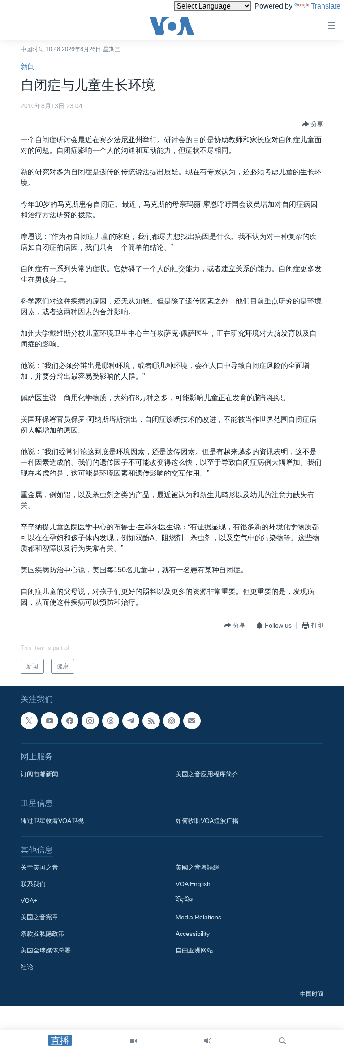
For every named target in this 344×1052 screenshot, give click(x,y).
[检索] (282, 1041)
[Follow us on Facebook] (69, 720)
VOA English (193, 884)
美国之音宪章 (39, 917)
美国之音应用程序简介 (207, 774)
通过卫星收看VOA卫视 (52, 821)
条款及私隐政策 (42, 934)
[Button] (312, 124)
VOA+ (29, 901)
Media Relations (198, 917)
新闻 (28, 66)
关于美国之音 (39, 867)
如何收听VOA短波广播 (207, 821)
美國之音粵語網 (197, 867)
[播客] (171, 720)
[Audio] (207, 1041)
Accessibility (193, 934)
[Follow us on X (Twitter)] (29, 720)
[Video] (133, 1041)
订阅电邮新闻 (39, 774)
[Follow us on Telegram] (130, 720)
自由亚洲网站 (194, 950)
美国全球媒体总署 (46, 950)
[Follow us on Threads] (110, 720)
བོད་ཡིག (185, 901)
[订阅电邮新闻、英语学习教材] (191, 720)
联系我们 (33, 884)
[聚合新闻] (150, 720)
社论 (27, 967)
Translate (325, 6)
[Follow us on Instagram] (90, 720)
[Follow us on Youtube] (49, 720)
